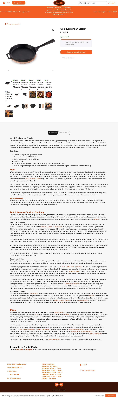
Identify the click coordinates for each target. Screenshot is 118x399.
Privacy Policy (99, 396)
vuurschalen (34, 293)
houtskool (33, 178)
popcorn (67, 300)
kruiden (66, 314)
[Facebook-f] (57, 384)
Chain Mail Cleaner (68, 267)
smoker (96, 219)
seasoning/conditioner (72, 284)
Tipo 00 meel (58, 312)
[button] (53, 30)
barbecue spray (74, 271)
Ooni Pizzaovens (43, 329)
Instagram (28, 349)
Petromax (44, 227)
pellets (39, 178)
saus (36, 314)
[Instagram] (61, 384)
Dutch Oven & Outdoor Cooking (27, 212)
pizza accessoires (96, 334)
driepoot (91, 296)
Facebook (19, 349)
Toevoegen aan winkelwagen (76, 52)
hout (27, 178)
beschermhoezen (54, 339)
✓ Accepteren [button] (111, 395)
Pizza (13, 310)
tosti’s (56, 300)
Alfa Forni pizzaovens (27, 329)
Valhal (50, 227)
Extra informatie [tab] (64, 132)
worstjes (61, 300)
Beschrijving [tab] (53, 132)
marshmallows (83, 300)
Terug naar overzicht (13, 24)
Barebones (58, 227)
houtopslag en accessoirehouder (82, 331)
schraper (79, 267)
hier (62, 302)
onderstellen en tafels (76, 329)
